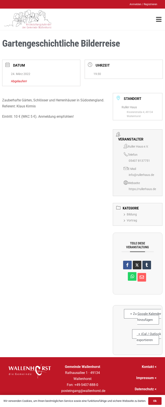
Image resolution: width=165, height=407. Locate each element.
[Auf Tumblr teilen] (146, 265)
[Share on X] (137, 265)
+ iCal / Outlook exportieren (149, 337)
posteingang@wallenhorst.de (83, 391)
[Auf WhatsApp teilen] (132, 276)
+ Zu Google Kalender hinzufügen (145, 317)
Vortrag (132, 220)
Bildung (132, 214)
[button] (158, 19)
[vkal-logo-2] (27, 19)
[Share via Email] (142, 277)
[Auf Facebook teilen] (127, 265)
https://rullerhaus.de (142, 189)
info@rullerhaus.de (141, 175)
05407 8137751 (139, 160)
